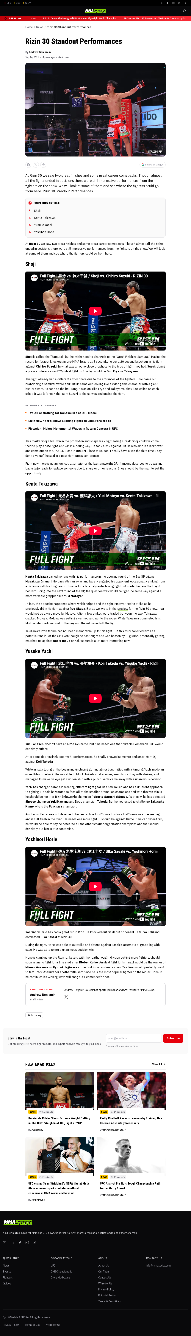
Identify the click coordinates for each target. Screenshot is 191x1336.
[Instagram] (173, 3)
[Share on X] (36, 165)
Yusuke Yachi (40, 225)
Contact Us (104, 1277)
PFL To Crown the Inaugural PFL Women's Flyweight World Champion (67, 18)
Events (7, 1271)
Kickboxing (34, 1015)
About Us (103, 1265)
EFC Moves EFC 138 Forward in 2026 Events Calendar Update (143, 18)
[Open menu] (6, 11)
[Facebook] (167, 3)
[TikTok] (185, 3)
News (39, 27)
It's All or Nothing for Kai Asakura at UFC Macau (63, 413)
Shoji (34, 211)
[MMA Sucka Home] (95, 11)
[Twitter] (161, 3)
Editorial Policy (107, 1295)
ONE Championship (61, 1271)
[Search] (185, 11)
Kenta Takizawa (42, 218)
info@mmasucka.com (158, 1265)
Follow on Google (154, 164)
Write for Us (105, 1283)
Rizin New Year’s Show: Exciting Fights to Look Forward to (69, 421)
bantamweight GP (105, 463)
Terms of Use (32, 1324)
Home (29, 27)
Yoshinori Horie (41, 232)
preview (122, 608)
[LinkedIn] (179, 3)
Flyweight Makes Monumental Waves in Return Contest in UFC (73, 428)
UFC (53, 1265)
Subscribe (173, 1038)
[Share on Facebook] (28, 165)
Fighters (8, 1277)
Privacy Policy (106, 1289)
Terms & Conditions (109, 1301)
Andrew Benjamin (40, 52)
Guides (7, 1283)
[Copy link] (43, 165)
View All (157, 1064)
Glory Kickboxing (60, 1277)
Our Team (103, 1271)
